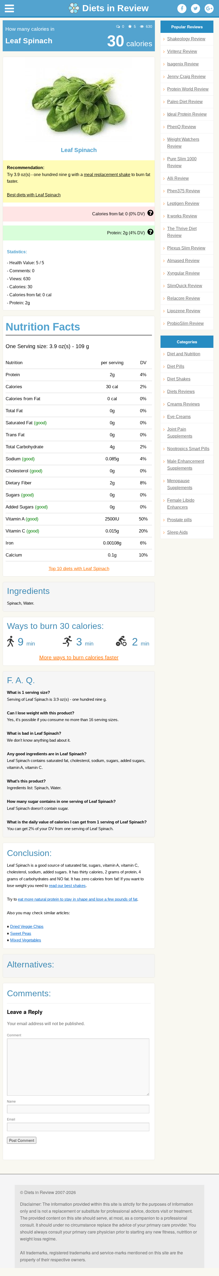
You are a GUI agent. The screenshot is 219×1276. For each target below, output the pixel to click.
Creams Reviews (183, 404)
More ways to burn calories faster (79, 657)
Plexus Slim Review (186, 248)
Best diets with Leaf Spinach (34, 195)
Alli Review (178, 178)
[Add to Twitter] (195, 8)
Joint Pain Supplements (179, 432)
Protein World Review (188, 89)
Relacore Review (183, 298)
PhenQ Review (181, 127)
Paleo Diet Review (185, 101)
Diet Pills (175, 366)
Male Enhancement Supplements (185, 464)
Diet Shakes (178, 379)
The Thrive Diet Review (182, 232)
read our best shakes (67, 885)
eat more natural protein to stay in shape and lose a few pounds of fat (77, 899)
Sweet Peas (20, 933)
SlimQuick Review (184, 285)
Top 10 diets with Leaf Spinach (79, 568)
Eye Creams (179, 416)
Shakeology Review (186, 39)
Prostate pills (179, 520)
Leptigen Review (183, 203)
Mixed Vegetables (25, 940)
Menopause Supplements (179, 484)
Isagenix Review (183, 64)
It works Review (182, 216)
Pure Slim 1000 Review (182, 162)
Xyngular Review (183, 273)
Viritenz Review (182, 51)
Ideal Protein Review (187, 114)
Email (11, 1119)
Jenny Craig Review (186, 76)
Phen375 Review (183, 191)
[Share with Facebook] (181, 8)
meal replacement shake (107, 174)
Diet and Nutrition (183, 354)
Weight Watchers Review (183, 143)
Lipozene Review (183, 311)
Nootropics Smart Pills (188, 448)
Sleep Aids (177, 532)
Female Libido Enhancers (180, 503)
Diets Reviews (181, 391)
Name (11, 1101)
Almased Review (183, 260)
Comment (14, 1035)
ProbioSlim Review (185, 323)
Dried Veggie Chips (27, 926)
